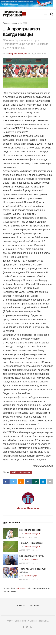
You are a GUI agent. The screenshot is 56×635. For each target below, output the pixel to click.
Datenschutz (21, 605)
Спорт (14, 23)
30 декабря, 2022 (27, 550)
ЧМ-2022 (23, 23)
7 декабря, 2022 (39, 53)
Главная (6, 23)
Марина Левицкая (18, 53)
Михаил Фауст (31, 576)
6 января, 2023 (27, 537)
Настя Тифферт (31, 560)
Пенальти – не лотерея (31, 543)
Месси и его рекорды (30, 530)
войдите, (20, 588)
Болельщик (25, 472)
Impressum (34, 605)
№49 (14, 472)
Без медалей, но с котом (31, 555)
